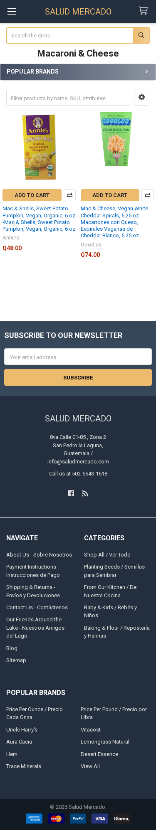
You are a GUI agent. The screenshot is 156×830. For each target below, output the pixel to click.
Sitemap (16, 660)
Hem (11, 754)
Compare (70, 195)
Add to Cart (32, 195)
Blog (11, 648)
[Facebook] (71, 493)
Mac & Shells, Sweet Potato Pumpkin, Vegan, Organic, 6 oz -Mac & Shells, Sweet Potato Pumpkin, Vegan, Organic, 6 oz (38, 218)
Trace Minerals (23, 766)
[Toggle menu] (11, 11)
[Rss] (85, 493)
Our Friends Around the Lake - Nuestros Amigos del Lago (35, 627)
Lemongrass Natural (105, 742)
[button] (141, 97)
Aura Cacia (19, 742)
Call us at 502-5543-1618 (78, 473)
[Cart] (145, 11)
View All (90, 766)
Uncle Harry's (21, 730)
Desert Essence (99, 754)
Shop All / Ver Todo (107, 555)
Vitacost (91, 730)
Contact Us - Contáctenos (37, 607)
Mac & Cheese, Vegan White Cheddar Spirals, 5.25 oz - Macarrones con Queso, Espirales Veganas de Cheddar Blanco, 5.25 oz (114, 222)
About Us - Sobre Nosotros (39, 555)
